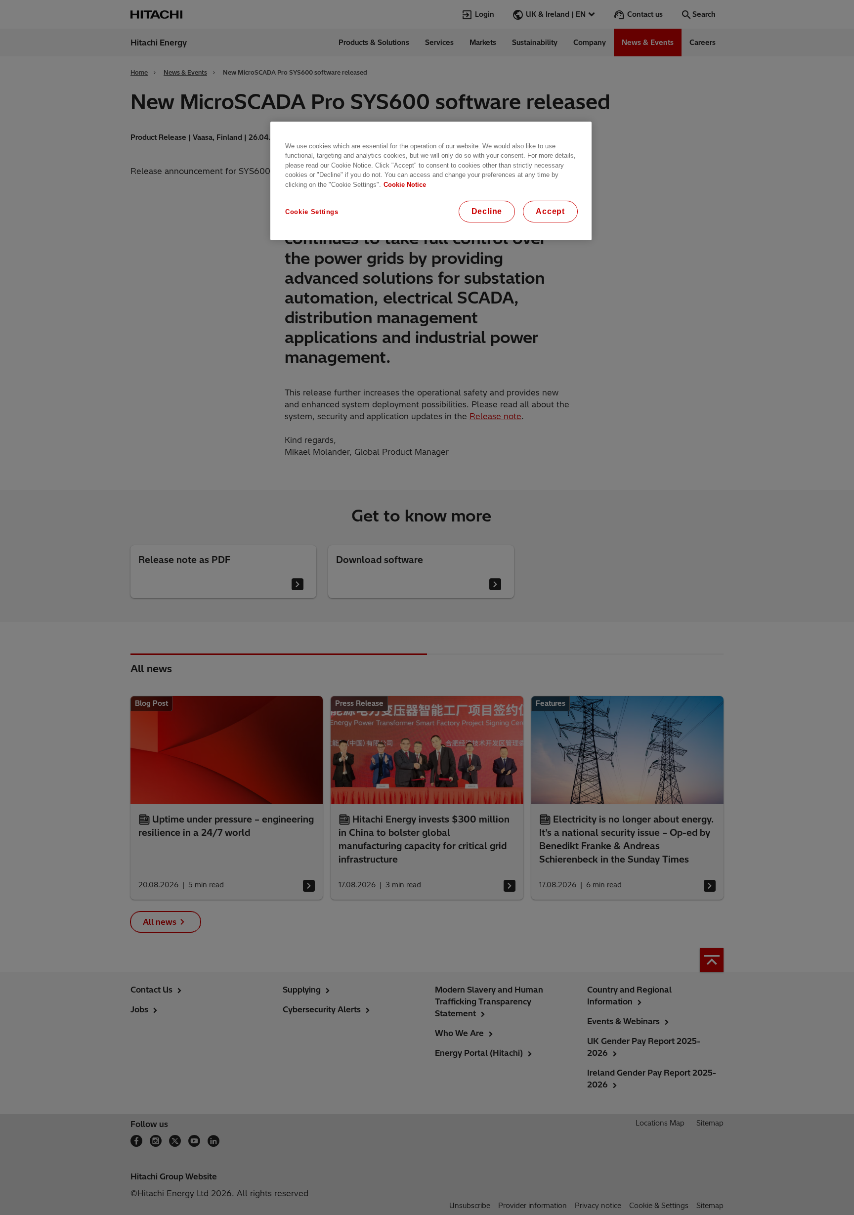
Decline (487, 211)
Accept (550, 211)
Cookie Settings (312, 212)
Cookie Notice (405, 184)
